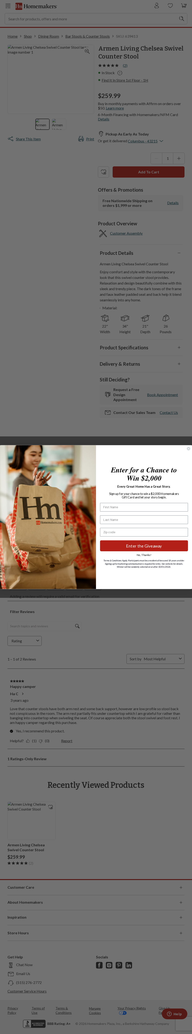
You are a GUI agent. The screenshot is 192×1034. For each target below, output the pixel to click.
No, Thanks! (144, 554)
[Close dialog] (188, 448)
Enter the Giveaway (144, 545)
